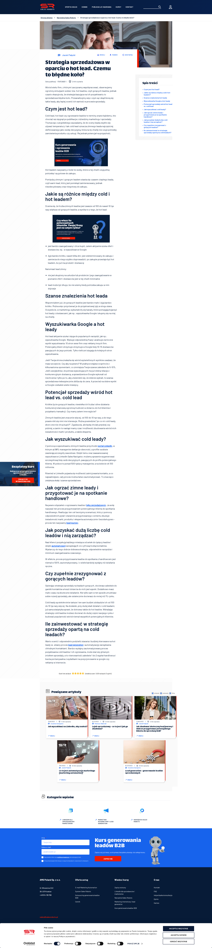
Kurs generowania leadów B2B (126, 908)
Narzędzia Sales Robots (66, 18)
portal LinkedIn (105, 446)
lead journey (72, 522)
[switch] (78, 943)
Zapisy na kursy (120, 887)
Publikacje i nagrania (101, 7)
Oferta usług (71, 7)
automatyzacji (58, 545)
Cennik (84, 7)
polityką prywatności (63, 857)
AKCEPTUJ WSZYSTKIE (178, 929)
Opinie (156, 899)
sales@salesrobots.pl (49, 917)
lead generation (75, 644)
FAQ (155, 891)
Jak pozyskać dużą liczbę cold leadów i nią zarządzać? (155, 121)
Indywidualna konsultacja (163, 895)
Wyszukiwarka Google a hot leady (157, 101)
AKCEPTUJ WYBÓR (178, 935)
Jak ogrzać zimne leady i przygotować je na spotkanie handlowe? (155, 115)
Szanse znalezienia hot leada (155, 98)
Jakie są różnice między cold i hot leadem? (157, 94)
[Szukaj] (159, 7)
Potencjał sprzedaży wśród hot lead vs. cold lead (158, 105)
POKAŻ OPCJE (133, 944)
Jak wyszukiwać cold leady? (155, 109)
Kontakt (129, 7)
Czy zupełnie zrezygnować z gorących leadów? (155, 126)
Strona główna (46, 18)
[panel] (170, 7)
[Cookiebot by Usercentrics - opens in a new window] (29, 943)
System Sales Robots (83, 891)
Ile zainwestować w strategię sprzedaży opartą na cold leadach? (157, 131)
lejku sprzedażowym (96, 505)
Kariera (156, 903)
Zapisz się (108, 859)
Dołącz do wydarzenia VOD (23, 480)
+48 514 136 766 (45, 895)
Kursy (118, 7)
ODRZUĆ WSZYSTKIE (178, 941)
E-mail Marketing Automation (86, 887)
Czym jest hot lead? (151, 89)
